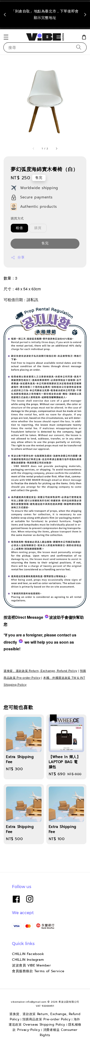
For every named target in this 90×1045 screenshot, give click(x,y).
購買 (38, 227)
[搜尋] (78, 47)
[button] (6, 37)
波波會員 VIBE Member (31, 965)
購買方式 (17, 218)
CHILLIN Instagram (28, 959)
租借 (19, 227)
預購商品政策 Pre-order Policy (46, 1019)
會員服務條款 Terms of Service (38, 971)
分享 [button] (21, 257)
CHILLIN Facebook (28, 953)
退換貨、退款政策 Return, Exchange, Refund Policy (40, 671)
